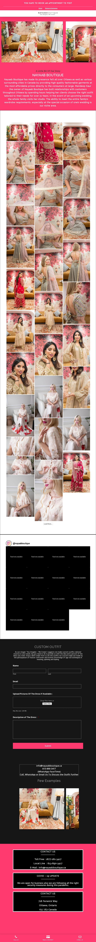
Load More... (48, 524)
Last (49, 674)
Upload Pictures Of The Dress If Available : (33, 694)
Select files (47, 704)
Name (16, 665)
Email (15, 681)
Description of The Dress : (26, 717)
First (14, 674)
